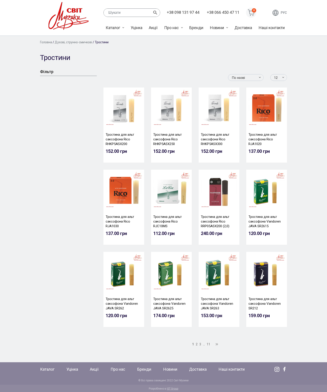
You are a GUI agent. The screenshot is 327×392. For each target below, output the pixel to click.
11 (208, 344)
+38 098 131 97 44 (183, 12)
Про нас (171, 27)
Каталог (113, 27)
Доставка (243, 27)
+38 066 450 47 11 (223, 12)
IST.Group (172, 388)
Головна (46, 42)
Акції (153, 27)
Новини (217, 27)
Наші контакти (272, 27)
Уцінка (136, 27)
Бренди (196, 27)
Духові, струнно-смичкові (73, 42)
